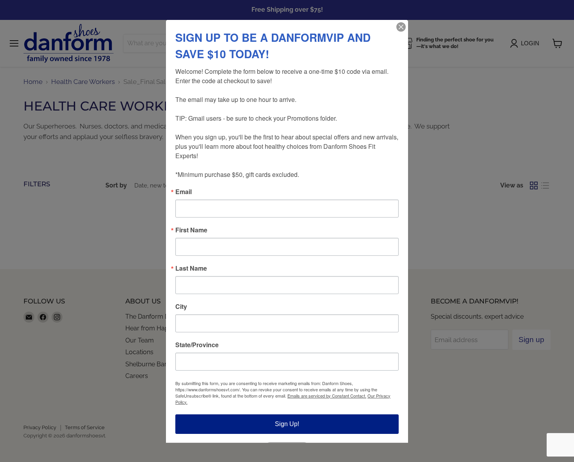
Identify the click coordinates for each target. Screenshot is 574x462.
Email (183, 191)
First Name (191, 230)
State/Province (197, 344)
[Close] (401, 26)
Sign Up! (287, 423)
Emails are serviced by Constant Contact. (326, 395)
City (181, 306)
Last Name (191, 268)
